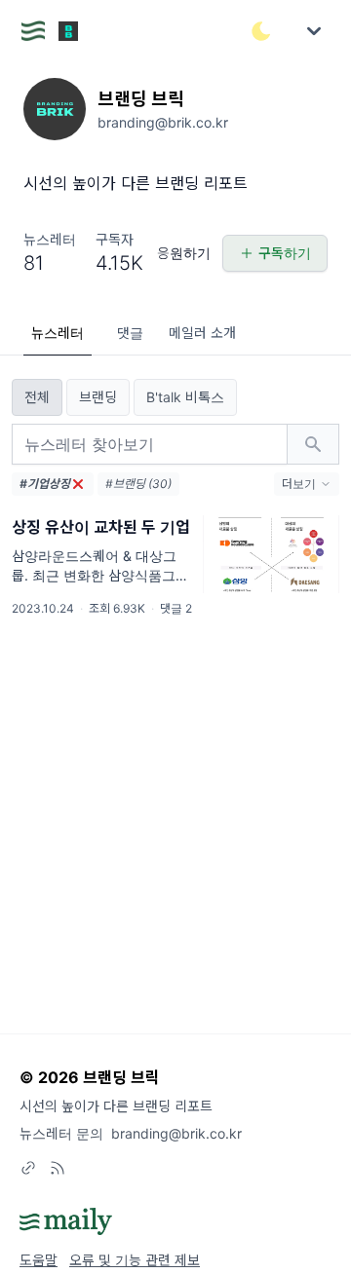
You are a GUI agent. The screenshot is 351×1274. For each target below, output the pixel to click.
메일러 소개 (202, 332)
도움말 (39, 1260)
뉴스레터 (57, 332)
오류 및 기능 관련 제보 (134, 1260)
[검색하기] (313, 444)
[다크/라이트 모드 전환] (261, 31)
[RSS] (57, 1168)
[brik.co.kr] (28, 1168)
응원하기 (184, 252)
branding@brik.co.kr (176, 1133)
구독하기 (284, 252)
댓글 (130, 332)
